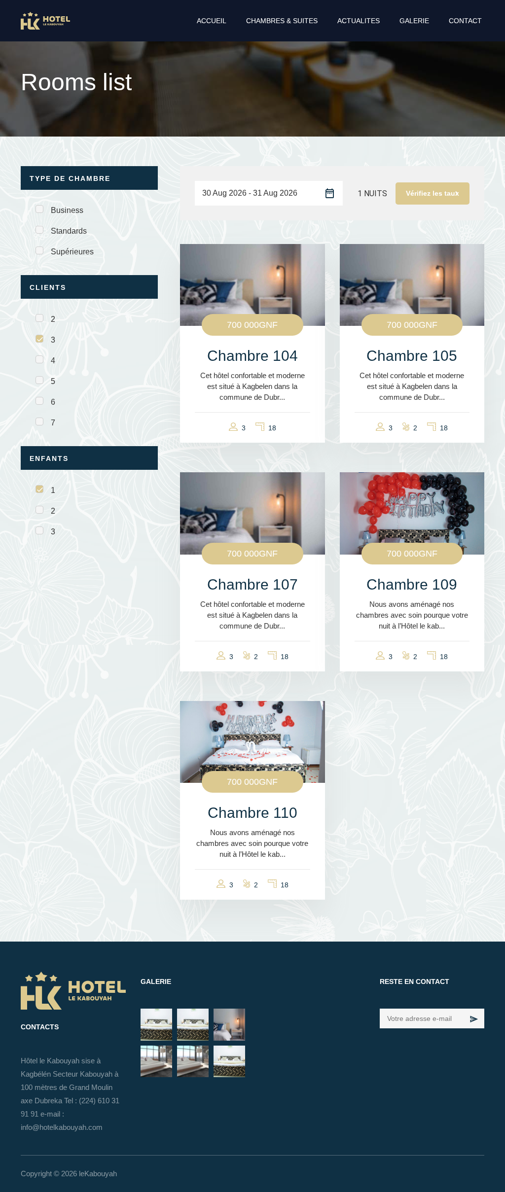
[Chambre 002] (193, 1061)
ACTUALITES (358, 21)
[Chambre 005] (193, 1024)
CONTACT (465, 21)
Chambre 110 (252, 813)
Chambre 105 (411, 356)
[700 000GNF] (252, 284)
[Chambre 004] (229, 1024)
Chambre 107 (252, 584)
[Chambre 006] (156, 1024)
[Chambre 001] (229, 1061)
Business (67, 210)
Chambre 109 (411, 584)
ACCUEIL (211, 21)
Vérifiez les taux (432, 193)
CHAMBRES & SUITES (282, 21)
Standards (69, 231)
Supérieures (72, 251)
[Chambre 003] (156, 1061)
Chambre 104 (252, 356)
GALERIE (414, 21)
